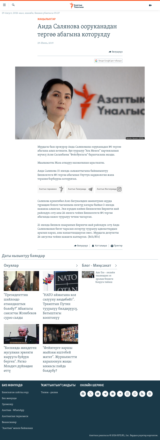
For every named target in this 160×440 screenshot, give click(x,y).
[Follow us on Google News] (113, 394)
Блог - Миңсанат (96, 266)
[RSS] (142, 394)
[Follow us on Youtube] (98, 394)
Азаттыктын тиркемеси (15, 416)
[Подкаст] (150, 394)
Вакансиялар (9, 422)
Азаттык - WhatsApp (13, 410)
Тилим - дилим (49, 392)
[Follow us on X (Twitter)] (90, 394)
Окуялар (11, 266)
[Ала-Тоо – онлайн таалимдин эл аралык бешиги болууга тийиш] (88, 274)
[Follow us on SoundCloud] (120, 394)
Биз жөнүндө (9, 398)
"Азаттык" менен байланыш (17, 428)
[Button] (116, 52)
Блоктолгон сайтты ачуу (15, 392)
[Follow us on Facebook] (83, 394)
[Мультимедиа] (150, 5)
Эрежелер (7, 404)
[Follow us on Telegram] (105, 394)
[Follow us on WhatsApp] (135, 394)
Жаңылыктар (47, 19)
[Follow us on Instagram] (127, 394)
